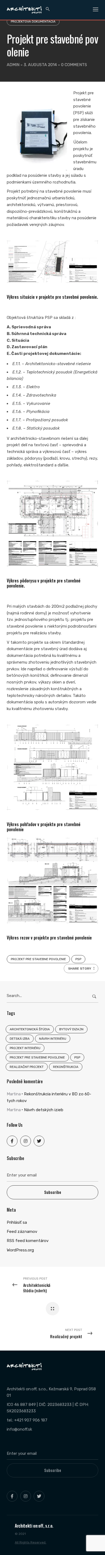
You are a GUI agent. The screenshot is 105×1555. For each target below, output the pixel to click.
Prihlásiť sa (17, 1222)
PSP (78, 959)
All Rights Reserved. (30, 1542)
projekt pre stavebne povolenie (38, 959)
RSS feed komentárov (27, 1240)
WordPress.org (20, 1250)
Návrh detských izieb (43, 1109)
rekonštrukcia (65, 1067)
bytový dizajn (71, 1029)
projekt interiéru (25, 1048)
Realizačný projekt (27, 1067)
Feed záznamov (22, 1231)
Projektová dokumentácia (33, 21)
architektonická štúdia (30, 1029)
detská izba (20, 1039)
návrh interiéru (52, 1039)
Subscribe (52, 1192)
